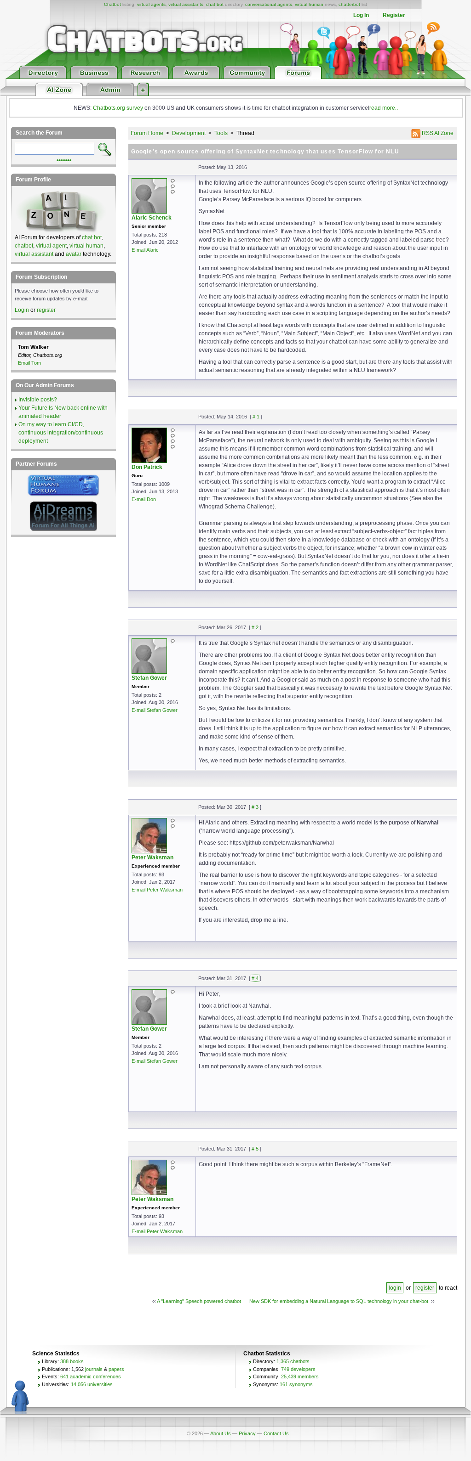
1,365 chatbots (293, 1361)
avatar (73, 254)
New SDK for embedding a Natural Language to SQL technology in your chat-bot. (339, 1301)
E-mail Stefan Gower (155, 710)
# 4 (255, 978)
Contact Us (276, 1433)
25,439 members (300, 1376)
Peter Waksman (152, 857)
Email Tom (29, 363)
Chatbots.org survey (118, 108)
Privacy (247, 1433)
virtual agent (51, 246)
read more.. (383, 108)
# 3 (255, 807)
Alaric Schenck (152, 217)
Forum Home (147, 133)
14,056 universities (92, 1384)
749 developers (298, 1369)
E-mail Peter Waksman (157, 889)
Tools (221, 133)
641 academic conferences (90, 1376)
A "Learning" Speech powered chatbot (199, 1301)
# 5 (255, 1148)
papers (116, 1369)
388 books (72, 1361)
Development (189, 133)
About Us (220, 1433)
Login (22, 310)
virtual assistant (34, 254)
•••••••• (64, 159)
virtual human (309, 4)
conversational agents (268, 4)
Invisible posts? (37, 399)
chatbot (24, 246)
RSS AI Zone (437, 133)
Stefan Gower (149, 678)
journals (94, 1369)
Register (394, 15)
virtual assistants (185, 4)
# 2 (255, 627)
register (424, 1288)
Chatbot (112, 4)
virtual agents (151, 4)
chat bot (215, 4)
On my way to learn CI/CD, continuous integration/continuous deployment (60, 432)
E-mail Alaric (145, 250)
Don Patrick (147, 467)
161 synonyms (296, 1384)
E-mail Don (144, 499)
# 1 (256, 416)
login (395, 1288)
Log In (361, 15)
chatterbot (349, 4)
